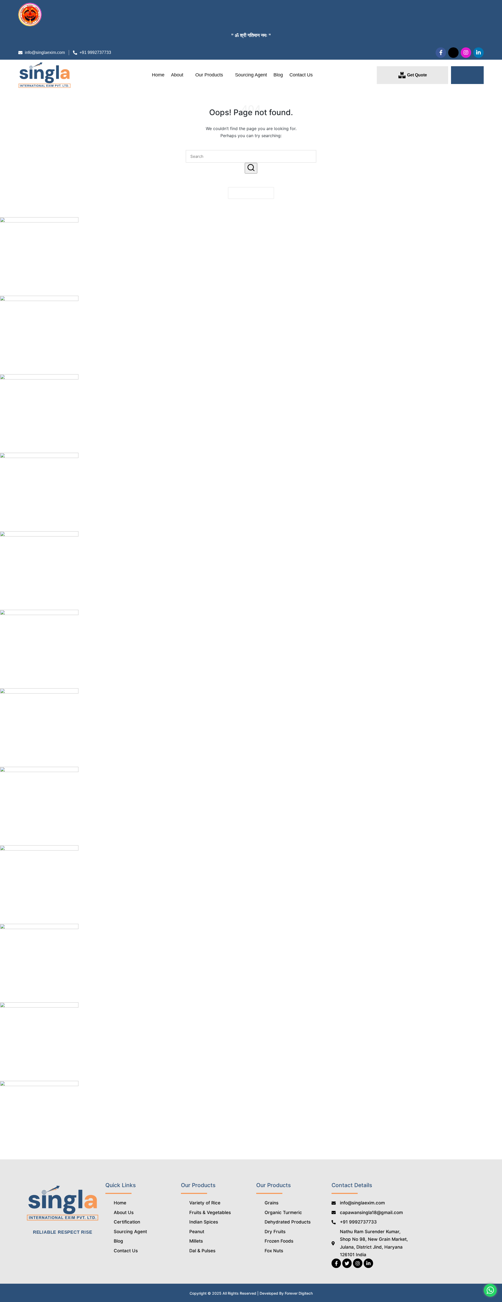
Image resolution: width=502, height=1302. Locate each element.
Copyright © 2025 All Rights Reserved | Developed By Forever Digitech (251, 1293)
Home (158, 74)
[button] (467, 75)
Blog (278, 74)
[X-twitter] (453, 52)
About (177, 74)
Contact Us (301, 74)
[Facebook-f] (441, 52)
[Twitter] (347, 1263)
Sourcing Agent (251, 74)
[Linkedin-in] (478, 52)
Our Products (209, 74)
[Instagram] (466, 52)
